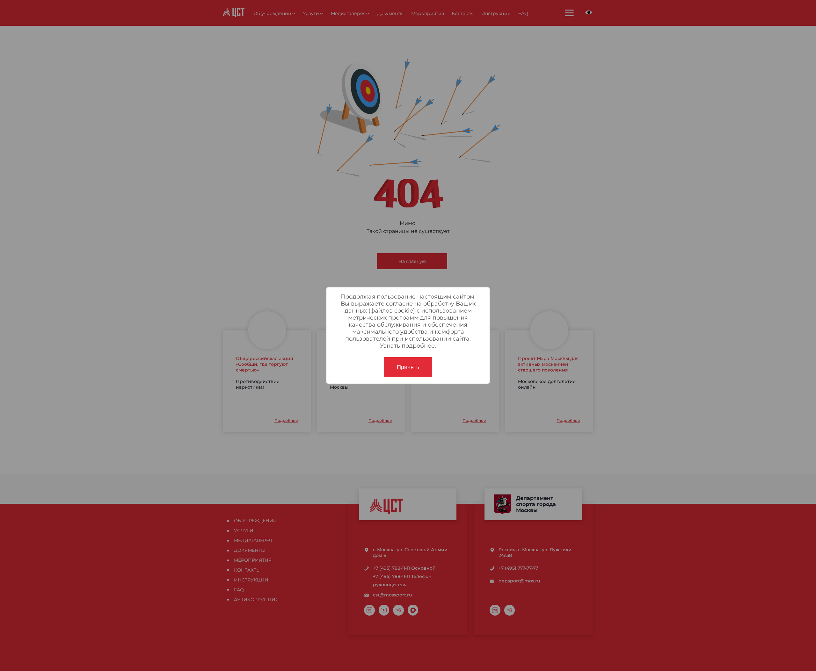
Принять (408, 367)
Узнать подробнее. (408, 345)
